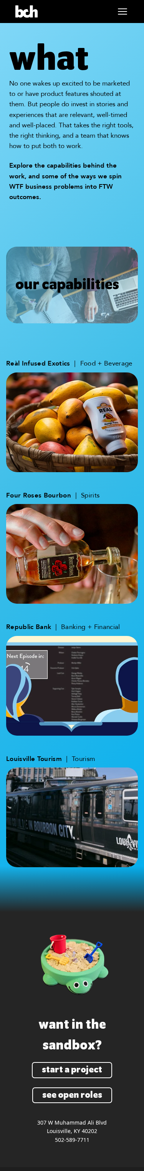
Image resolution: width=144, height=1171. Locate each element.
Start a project (72, 1070)
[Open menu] (122, 11)
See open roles (72, 1095)
